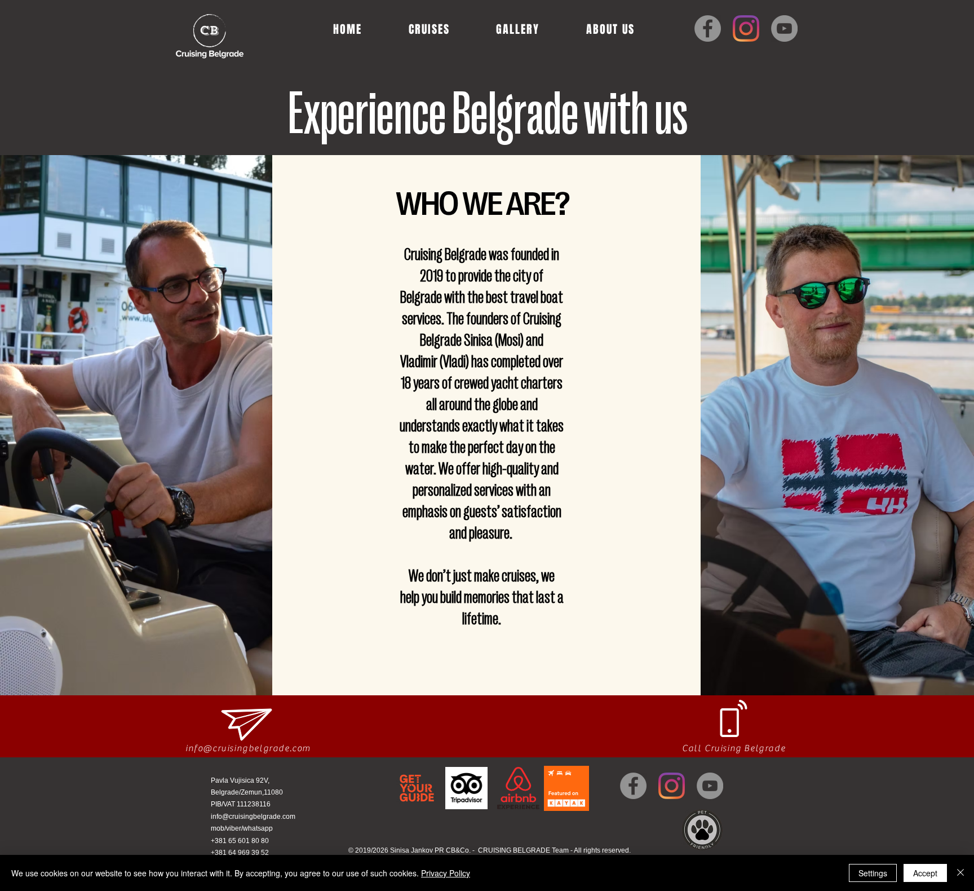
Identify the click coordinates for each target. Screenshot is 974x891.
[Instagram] (746, 28)
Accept (925, 873)
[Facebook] (707, 28)
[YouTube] (784, 28)
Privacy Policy (445, 873)
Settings (872, 873)
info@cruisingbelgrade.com (248, 748)
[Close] (960, 873)
